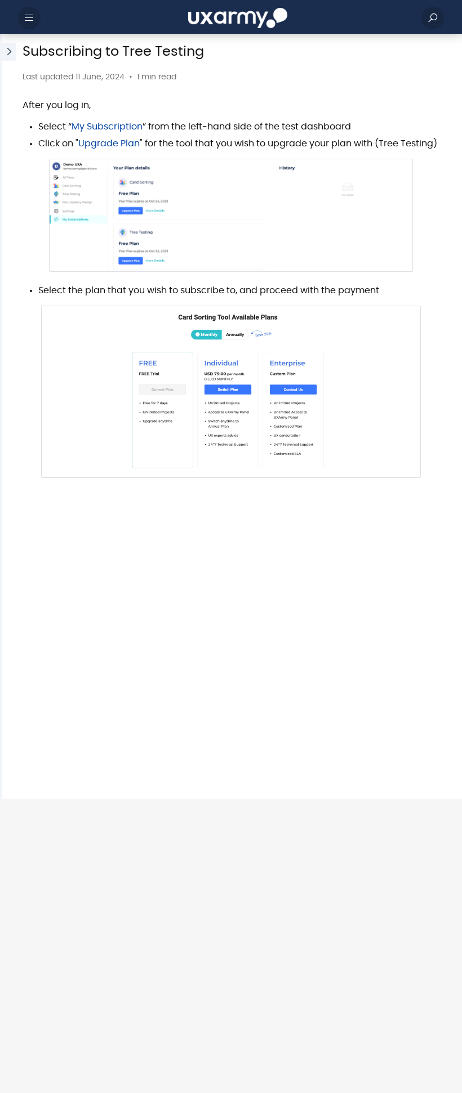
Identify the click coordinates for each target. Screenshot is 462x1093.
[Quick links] (237, 18)
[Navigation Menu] (29, 18)
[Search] (432, 18)
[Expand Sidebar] (8, 416)
